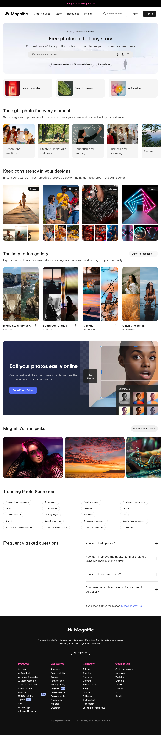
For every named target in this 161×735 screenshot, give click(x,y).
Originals (58, 688)
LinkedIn (119, 680)
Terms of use (57, 680)
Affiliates (55, 703)
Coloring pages (51, 514)
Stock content (25, 688)
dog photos (105, 64)
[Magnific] (80, 630)
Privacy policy (58, 684)
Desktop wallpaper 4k (93, 527)
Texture (126, 508)
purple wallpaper (84, 64)
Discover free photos (144, 428)
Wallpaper (88, 514)
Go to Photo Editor (23, 390)
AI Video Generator (27, 680)
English (80, 652)
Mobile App (24, 707)
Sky (7, 521)
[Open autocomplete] (32, 54)
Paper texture (51, 508)
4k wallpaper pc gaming (94, 521)
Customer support (124, 669)
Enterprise (56, 707)
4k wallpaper (50, 502)
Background (128, 527)
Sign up (149, 13)
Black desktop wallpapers (17, 502)
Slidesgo (87, 696)
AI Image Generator (28, 677)
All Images (80, 31)
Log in (135, 13)
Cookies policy (58, 692)
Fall (124, 514)
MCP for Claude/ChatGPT (31, 694)
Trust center (57, 700)
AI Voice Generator (27, 684)
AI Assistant (24, 673)
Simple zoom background (134, 502)
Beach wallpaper (91, 502)
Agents (24, 699)
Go (10, 472)
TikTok (118, 684)
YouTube (119, 677)
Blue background (13, 514)
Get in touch (122, 663)
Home (69, 31)
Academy (55, 669)
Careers (87, 680)
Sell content (89, 700)
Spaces (22, 669)
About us (87, 673)
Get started (57, 663)
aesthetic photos (61, 64)
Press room (88, 703)
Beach (8, 508)
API (20, 703)
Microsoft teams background (19, 527)
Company (89, 663)
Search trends (90, 684)
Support (54, 677)
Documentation (58, 673)
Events (86, 692)
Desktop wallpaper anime (56, 527)
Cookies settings (59, 696)
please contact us (131, 606)
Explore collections (142, 253)
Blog (85, 688)
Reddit (118, 696)
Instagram (120, 673)
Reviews (87, 677)
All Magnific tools (27, 711)
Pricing (88, 13)
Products (23, 663)
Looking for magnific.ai (94, 707)
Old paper (88, 508)
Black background (53, 521)
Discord (119, 688)
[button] (80, 652)
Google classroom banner (134, 521)
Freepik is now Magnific (79, 3)
